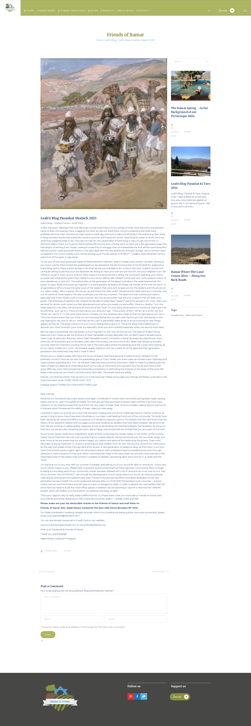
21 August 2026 (175, 296)
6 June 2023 (50, 551)
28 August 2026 (175, 132)
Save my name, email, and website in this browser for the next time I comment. (84, 627)
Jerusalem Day (177, 315)
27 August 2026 (175, 220)
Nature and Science (193, 315)
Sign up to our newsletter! (56, 646)
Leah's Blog (110, 40)
